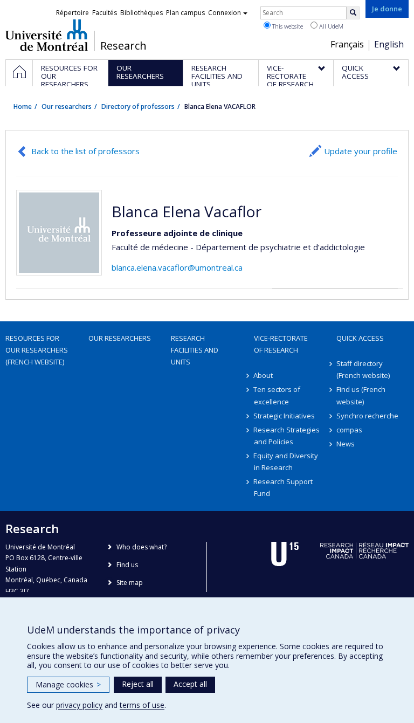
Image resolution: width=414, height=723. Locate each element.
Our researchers (67, 106)
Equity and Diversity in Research (286, 461)
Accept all (190, 684)
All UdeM (330, 26)
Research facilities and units (194, 350)
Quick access (360, 338)
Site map (129, 582)
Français (347, 44)
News (345, 444)
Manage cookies (68, 684)
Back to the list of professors (85, 151)
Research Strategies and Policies (287, 435)
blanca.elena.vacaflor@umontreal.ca (177, 267)
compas (349, 430)
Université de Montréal (46, 35)
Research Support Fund (283, 487)
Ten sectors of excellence (277, 395)
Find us (127, 564)
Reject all (138, 684)
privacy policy (79, 705)
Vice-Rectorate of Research (281, 344)
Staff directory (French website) (363, 369)
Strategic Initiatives (284, 416)
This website (287, 26)
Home (22, 106)
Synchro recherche (367, 416)
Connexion (224, 12)
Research (123, 45)
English (389, 44)
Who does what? (141, 547)
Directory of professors (138, 106)
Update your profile (360, 151)
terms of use (142, 705)
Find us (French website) (360, 395)
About (263, 375)
